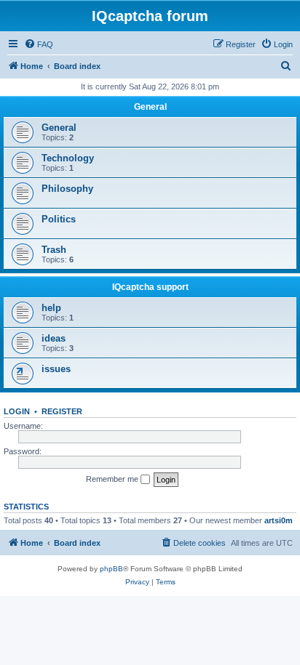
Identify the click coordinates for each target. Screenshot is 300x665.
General (150, 107)
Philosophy (67, 188)
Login (17, 411)
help (51, 307)
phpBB (111, 569)
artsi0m (278, 520)
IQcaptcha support (150, 287)
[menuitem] (38, 44)
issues (56, 368)
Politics (59, 219)
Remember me (113, 479)
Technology (68, 158)
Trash (54, 249)
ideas (54, 338)
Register (62, 411)
